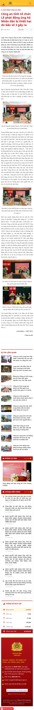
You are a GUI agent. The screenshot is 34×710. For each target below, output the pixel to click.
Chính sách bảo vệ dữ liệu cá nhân (15, 684)
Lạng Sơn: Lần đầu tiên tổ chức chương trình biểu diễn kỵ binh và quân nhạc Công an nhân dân (22, 368)
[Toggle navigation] (30, 3)
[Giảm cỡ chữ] (27, 29)
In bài (21, 29)
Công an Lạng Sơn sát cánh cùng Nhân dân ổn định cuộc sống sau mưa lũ (22, 408)
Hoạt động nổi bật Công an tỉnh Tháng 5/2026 (17, 484)
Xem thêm (27, 458)
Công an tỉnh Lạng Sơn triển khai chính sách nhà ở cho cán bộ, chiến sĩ (22, 398)
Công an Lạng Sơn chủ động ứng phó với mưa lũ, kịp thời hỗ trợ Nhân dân (23, 437)
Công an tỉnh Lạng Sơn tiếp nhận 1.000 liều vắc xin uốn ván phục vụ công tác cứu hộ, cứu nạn (22, 358)
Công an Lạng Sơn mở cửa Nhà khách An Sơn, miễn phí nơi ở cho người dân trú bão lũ (23, 418)
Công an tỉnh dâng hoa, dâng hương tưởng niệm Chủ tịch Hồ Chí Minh (22, 447)
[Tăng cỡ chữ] (31, 29)
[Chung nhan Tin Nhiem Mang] (17, 690)
